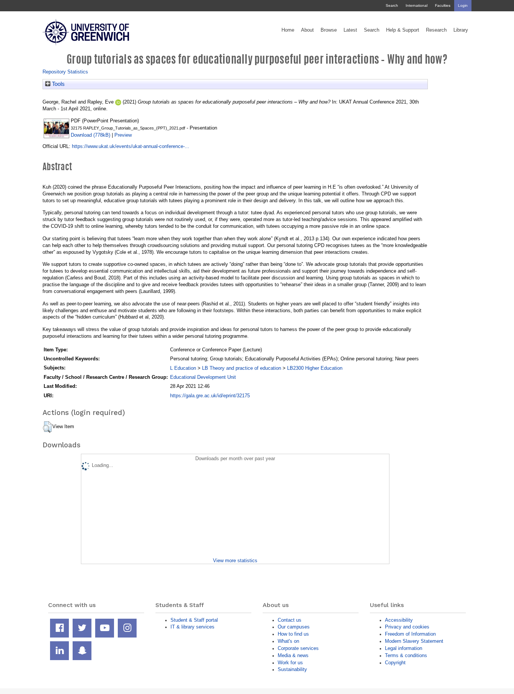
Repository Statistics (65, 72)
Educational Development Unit (203, 377)
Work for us (290, 662)
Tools (57, 84)
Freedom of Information (410, 634)
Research (436, 30)
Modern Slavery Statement (414, 641)
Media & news (293, 655)
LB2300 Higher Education (314, 368)
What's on (288, 641)
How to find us (293, 634)
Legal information (403, 648)
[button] (47, 427)
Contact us (289, 620)
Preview (123, 135)
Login (463, 5)
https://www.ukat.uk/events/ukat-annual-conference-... (130, 146)
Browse (329, 30)
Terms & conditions (406, 655)
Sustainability (292, 669)
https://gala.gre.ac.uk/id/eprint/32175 (210, 395)
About (307, 30)
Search (392, 5)
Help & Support (402, 30)
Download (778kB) (90, 135)
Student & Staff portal (194, 620)
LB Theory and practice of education (241, 368)
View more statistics (235, 560)
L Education (183, 368)
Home (287, 30)
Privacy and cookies (407, 627)
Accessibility (399, 620)
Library (460, 30)
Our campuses (294, 627)
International (416, 5)
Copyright (395, 662)
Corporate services (298, 648)
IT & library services (192, 627)
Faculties (442, 5)
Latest (350, 30)
